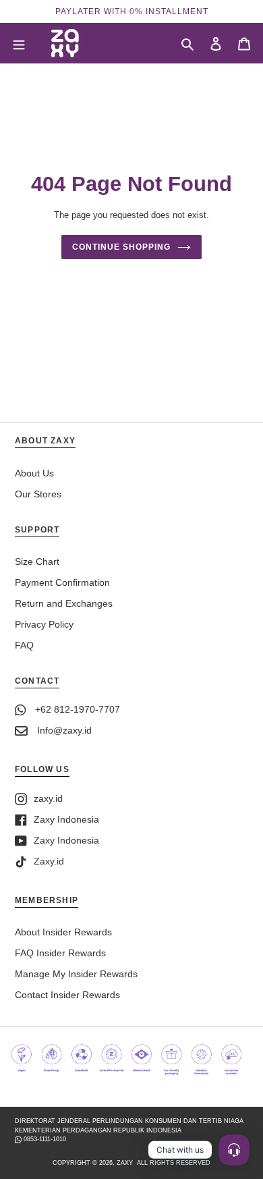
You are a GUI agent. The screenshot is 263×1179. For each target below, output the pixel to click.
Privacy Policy (44, 624)
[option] (131, 11)
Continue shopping (121, 247)
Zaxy (125, 1162)
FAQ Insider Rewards (60, 953)
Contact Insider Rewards (67, 994)
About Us (34, 473)
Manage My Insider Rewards (76, 973)
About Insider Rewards (63, 932)
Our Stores (38, 494)
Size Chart (37, 561)
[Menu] (19, 43)
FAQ (24, 645)
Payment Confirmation (62, 582)
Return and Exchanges (64, 603)
